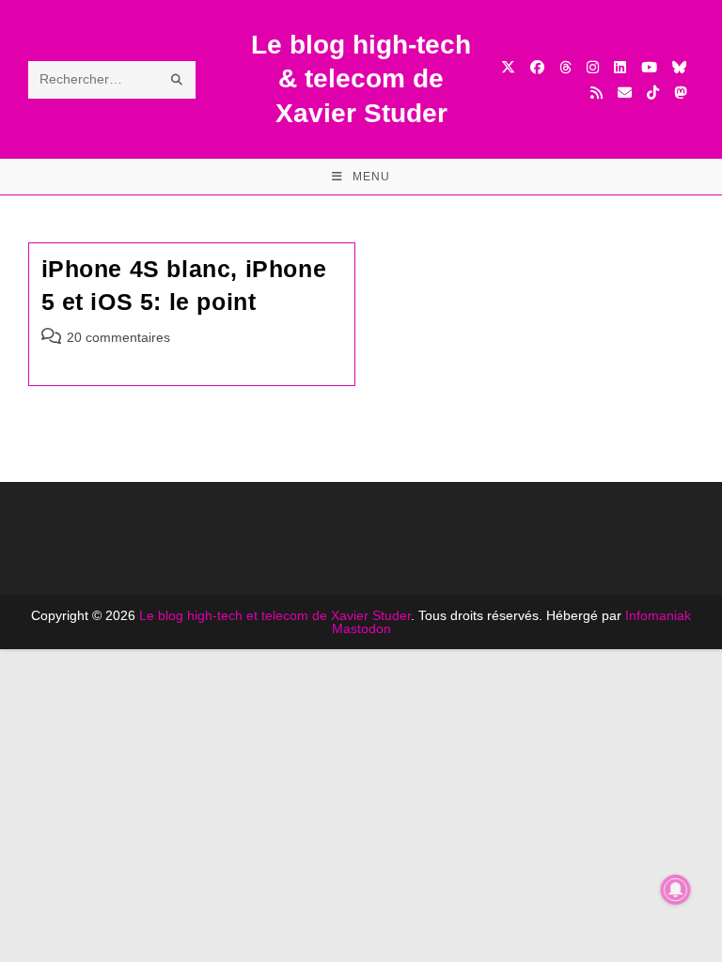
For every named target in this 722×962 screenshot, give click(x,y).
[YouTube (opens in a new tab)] (649, 67)
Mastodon (361, 628)
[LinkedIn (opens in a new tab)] (620, 67)
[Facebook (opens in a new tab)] (537, 67)
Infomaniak (658, 615)
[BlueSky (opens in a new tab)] (679, 67)
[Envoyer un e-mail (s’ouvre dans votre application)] (624, 92)
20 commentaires (118, 337)
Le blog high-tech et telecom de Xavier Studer (275, 615)
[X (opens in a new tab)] (508, 67)
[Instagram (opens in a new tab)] (592, 67)
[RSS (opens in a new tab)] (596, 92)
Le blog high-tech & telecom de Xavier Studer (361, 79)
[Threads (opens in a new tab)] (565, 67)
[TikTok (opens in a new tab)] (653, 92)
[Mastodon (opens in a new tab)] (680, 92)
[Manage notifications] (676, 890)
